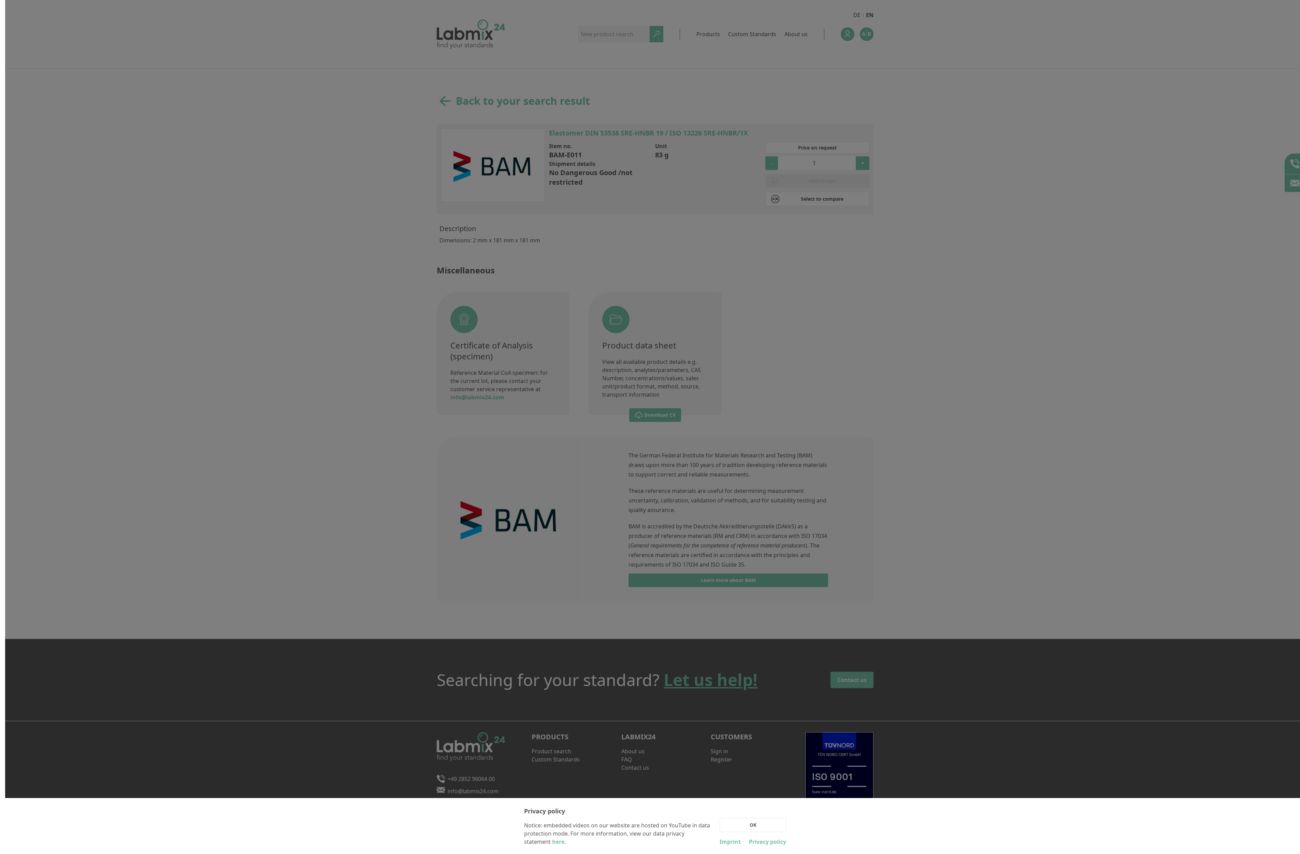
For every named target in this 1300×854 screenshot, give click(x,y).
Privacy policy (767, 841)
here (558, 841)
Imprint (730, 841)
